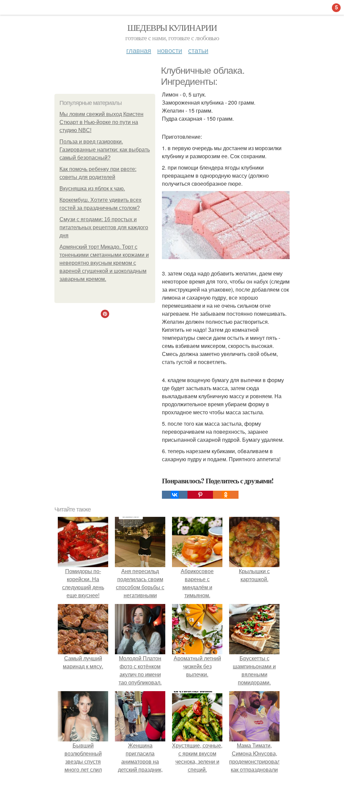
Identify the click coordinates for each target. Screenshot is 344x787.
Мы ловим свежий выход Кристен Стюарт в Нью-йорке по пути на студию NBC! (101, 122)
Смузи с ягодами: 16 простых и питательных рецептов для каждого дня (103, 227)
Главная (138, 50)
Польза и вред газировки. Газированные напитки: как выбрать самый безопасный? (104, 150)
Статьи (198, 50)
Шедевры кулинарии (172, 27)
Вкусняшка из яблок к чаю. (92, 188)
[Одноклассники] (226, 495)
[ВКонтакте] (174, 495)
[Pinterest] (200, 495)
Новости (169, 50)
